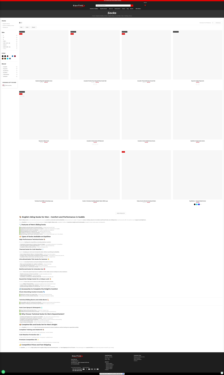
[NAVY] (198, 84)
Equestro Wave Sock (44, 141)
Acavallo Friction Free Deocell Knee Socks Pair (95, 80)
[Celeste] (197, 204)
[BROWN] (96, 84)
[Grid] (19, 22)
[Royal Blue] (199, 204)
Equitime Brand (6, 23)
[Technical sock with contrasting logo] (43, 175)
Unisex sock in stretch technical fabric (146, 201)
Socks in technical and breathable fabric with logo (95, 201)
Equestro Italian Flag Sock (197, 80)
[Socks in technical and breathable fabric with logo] (95, 175)
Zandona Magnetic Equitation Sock (43, 80)
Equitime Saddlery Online (8, 25)
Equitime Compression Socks (198, 141)
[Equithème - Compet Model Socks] (197, 175)
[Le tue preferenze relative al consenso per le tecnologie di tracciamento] (222, 373)
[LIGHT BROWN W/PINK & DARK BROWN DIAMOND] (93, 144)
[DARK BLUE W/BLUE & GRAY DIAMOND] (95, 144)
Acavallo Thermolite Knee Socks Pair (146, 80)
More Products (121, 213)
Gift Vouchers (8, 85)
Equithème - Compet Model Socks (197, 201)
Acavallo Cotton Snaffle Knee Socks (146, 141)
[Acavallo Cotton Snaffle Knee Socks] (146, 115)
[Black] (194, 204)
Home (4, 21)
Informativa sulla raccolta (104, 373)
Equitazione (5, 27)
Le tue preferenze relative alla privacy (115, 373)
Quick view (65, 32)
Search (132, 5)
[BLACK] (94, 84)
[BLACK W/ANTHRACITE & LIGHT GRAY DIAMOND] (97, 144)
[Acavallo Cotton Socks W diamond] (95, 115)
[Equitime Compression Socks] (197, 115)
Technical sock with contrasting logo (44, 201)
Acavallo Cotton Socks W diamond (95, 141)
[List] (21, 22)
